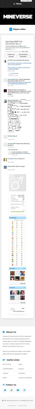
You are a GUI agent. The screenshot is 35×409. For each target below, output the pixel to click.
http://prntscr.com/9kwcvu (23, 153)
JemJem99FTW (13, 79)
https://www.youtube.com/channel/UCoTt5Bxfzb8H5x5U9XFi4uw (19, 83)
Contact (5, 373)
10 (24, 268)
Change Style (12, 405)
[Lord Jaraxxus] (12, 273)
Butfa (9, 166)
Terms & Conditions (25, 378)
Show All (23, 283)
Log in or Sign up (26, 1)
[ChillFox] (12, 292)
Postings (11, 56)
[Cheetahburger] (22, 292)
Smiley (10, 136)
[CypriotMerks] (22, 278)
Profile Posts (11, 54)
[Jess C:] (17, 292)
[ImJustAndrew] (12, 278)
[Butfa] (12, 297)
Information (23, 56)
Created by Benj (22, 405)
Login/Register (8, 369)
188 (23, 199)
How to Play (7, 364)
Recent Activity (23, 54)
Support (21, 369)
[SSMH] (22, 273)
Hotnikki (10, 149)
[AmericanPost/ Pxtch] (22, 297)
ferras (13, 73)
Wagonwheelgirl (13, 100)
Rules (5, 378)
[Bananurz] (17, 273)
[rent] (17, 278)
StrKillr (10, 60)
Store (20, 364)
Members (21, 373)
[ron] (17, 297)
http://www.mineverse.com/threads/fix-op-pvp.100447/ (19, 63)
